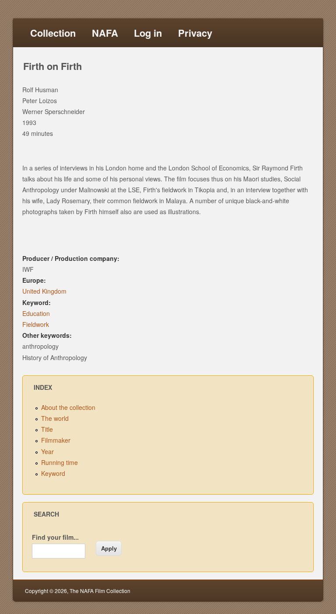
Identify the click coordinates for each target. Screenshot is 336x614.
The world (55, 418)
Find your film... (55, 537)
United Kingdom (44, 291)
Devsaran (299, 590)
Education (36, 313)
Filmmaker (55, 440)
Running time (59, 462)
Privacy (195, 33)
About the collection (68, 407)
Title (47, 429)
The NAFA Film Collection (100, 590)
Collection (53, 33)
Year (47, 451)
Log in (148, 33)
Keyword (53, 473)
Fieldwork (35, 324)
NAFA (105, 33)
